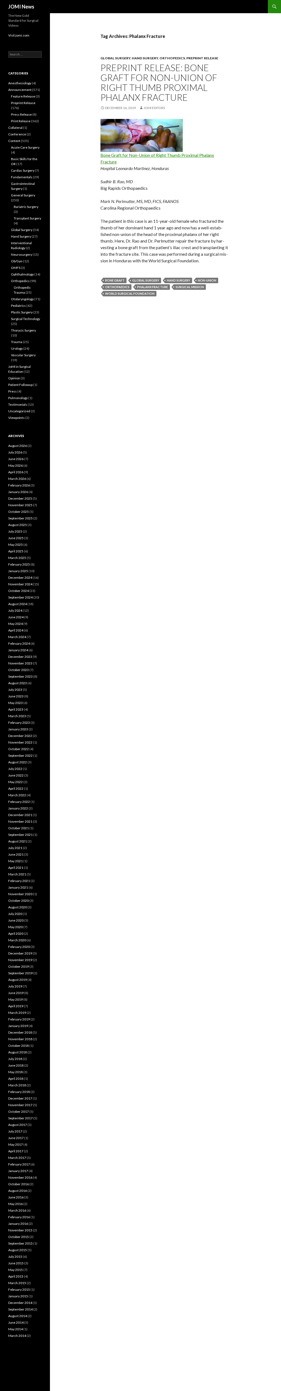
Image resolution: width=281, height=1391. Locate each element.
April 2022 (15, 788)
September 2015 (20, 1243)
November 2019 (20, 960)
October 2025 (18, 512)
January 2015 (18, 1296)
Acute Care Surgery (25, 147)
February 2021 (19, 881)
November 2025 (20, 505)
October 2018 (18, 1046)
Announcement (20, 90)
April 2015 (15, 1276)
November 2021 (20, 821)
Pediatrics (18, 306)
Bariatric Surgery (26, 207)
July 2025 (15, 531)
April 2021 (15, 868)
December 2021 (20, 815)
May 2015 (15, 1270)
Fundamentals (21, 177)
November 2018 (20, 1039)
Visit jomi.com (18, 35)
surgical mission (190, 287)
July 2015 (15, 1256)
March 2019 (17, 1013)
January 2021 (18, 887)
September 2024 (20, 597)
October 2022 (18, 749)
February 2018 (19, 1092)
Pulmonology (18, 398)
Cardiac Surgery (22, 170)
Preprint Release (202, 58)
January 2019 (18, 1026)
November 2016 (20, 1177)
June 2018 (16, 1065)
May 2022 (15, 782)
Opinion (14, 378)
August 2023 (17, 683)
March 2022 (17, 795)
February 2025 (19, 564)
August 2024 (17, 604)
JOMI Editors (154, 108)
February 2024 (19, 643)
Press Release (21, 114)
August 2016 (17, 1191)
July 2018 (15, 1059)
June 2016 (16, 1197)
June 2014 (16, 1322)
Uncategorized (19, 411)
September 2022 (20, 755)
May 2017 (15, 1144)
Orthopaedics (117, 287)
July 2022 (15, 769)
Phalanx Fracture (152, 287)
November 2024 (20, 584)
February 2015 (19, 1289)
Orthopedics (172, 58)
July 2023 (15, 690)
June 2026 (16, 459)
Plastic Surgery (22, 312)
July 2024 (15, 610)
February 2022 (19, 802)
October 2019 (18, 966)
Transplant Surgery (27, 218)
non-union (207, 280)
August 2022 (17, 762)
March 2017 (17, 1158)
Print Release (20, 121)
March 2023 (17, 716)
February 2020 (19, 947)
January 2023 (18, 729)
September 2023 (20, 676)
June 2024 (16, 617)
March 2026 (17, 479)
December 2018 (20, 1032)
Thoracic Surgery (23, 330)
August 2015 (17, 1250)
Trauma (16, 342)
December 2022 (20, 736)
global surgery (145, 280)
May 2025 (15, 545)
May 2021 (15, 861)
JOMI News (21, 7)
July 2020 (15, 914)
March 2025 (17, 558)
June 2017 (16, 1138)
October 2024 (18, 591)
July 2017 (15, 1131)
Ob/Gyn (17, 261)
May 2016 (15, 1204)
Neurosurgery (21, 254)
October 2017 (18, 1111)
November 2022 (20, 742)
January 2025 (18, 571)
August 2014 (17, 1316)
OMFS (15, 268)
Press (12, 391)
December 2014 (20, 1303)
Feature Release (23, 96)
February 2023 (19, 722)
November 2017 (20, 1105)
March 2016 (17, 1210)
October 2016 (18, 1184)
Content (14, 141)
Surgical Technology (25, 319)
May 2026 (15, 465)
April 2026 (15, 472)
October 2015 (18, 1237)
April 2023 (15, 709)
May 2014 (15, 1329)
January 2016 (18, 1224)
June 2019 (16, 993)
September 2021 (20, 835)
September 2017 (20, 1118)
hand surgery (178, 280)
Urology (17, 348)
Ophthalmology (22, 274)
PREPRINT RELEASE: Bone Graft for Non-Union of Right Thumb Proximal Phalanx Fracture (158, 82)
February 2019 (19, 1019)
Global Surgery (115, 58)
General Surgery (23, 195)
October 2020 (18, 900)
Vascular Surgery (23, 355)
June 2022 (16, 775)
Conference (17, 134)
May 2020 (15, 927)
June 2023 (16, 696)
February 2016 (19, 1217)
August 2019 (17, 980)
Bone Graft (115, 280)
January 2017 (18, 1171)
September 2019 (20, 973)
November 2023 (20, 663)
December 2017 (20, 1098)
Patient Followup (20, 385)
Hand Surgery (145, 58)
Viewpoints (16, 418)
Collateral (15, 128)
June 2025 (16, 538)
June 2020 (16, 920)
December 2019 (20, 953)
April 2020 (15, 933)
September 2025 (20, 518)
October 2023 (18, 670)
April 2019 (15, 1006)
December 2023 (20, 657)
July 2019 (15, 986)
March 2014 (17, 1336)
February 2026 (19, 485)
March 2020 (17, 940)
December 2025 (20, 498)
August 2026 (17, 446)
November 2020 (20, 894)
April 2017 (15, 1151)
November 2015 (20, 1230)
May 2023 (15, 703)
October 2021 (18, 828)
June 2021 (16, 854)
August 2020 (17, 907)
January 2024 (18, 650)
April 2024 (15, 630)
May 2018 (15, 1072)
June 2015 (16, 1263)
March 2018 (17, 1085)
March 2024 (17, 637)
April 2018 (15, 1078)
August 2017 (17, 1125)
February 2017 (19, 1164)
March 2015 (17, 1283)
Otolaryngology (22, 299)
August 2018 (17, 1052)
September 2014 (20, 1309)
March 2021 (17, 874)
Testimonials (17, 404)
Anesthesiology (19, 83)
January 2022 (18, 808)
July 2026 (15, 452)
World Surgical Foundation (129, 293)
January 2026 (18, 492)
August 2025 (17, 525)
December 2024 (20, 577)
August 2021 (17, 841)
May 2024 (15, 624)
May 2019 (15, 999)
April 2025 (15, 551)
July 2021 (15, 848)
